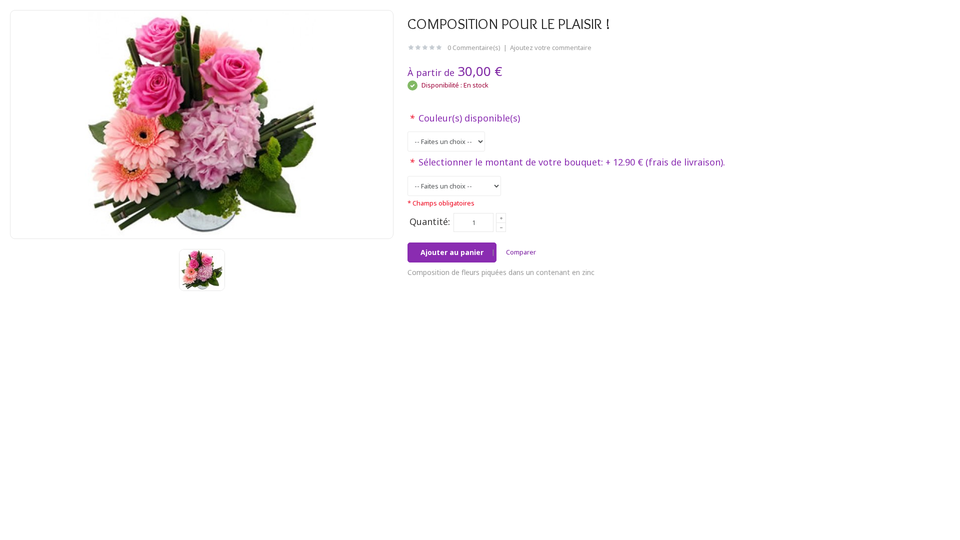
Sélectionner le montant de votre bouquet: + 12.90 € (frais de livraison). (567, 162)
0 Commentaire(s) (474, 47)
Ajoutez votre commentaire (551, 47)
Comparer (521, 252)
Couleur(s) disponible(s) (465, 118)
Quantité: (430, 222)
